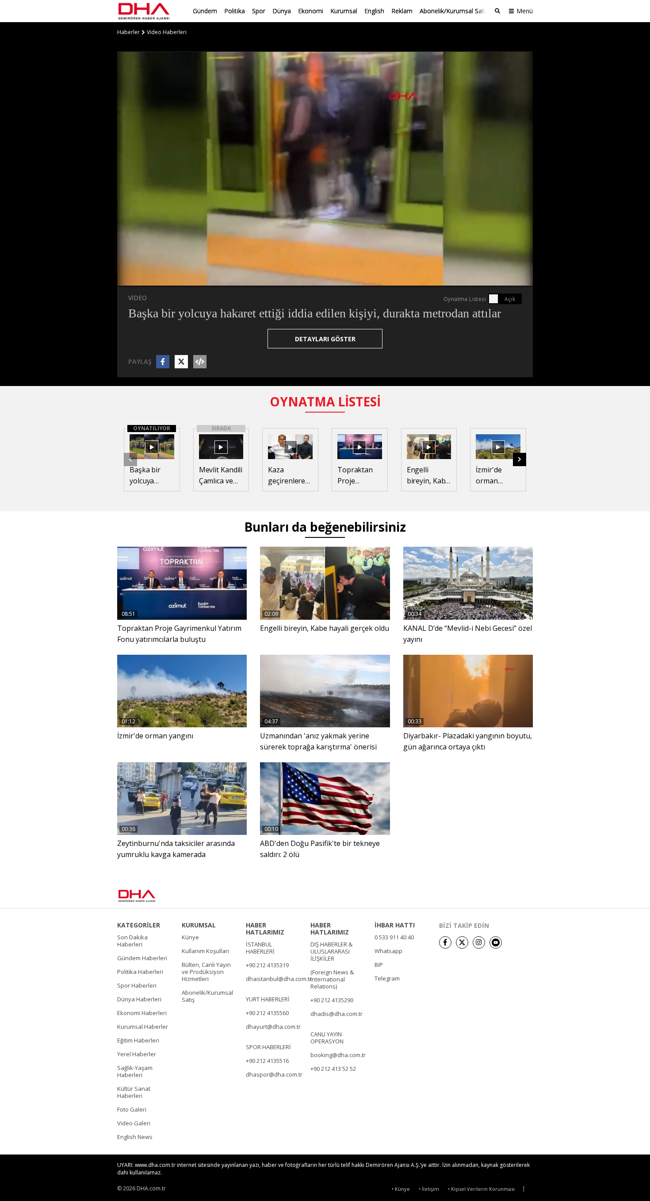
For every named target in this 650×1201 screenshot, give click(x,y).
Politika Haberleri (140, 971)
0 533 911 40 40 (394, 937)
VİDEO (137, 297)
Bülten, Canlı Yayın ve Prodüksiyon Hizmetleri (206, 971)
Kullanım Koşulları (205, 950)
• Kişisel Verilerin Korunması (481, 1189)
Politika (234, 11)
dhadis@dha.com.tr (336, 1013)
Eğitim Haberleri (138, 1040)
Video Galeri (133, 1123)
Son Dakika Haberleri (132, 941)
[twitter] (462, 942)
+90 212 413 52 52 (333, 1068)
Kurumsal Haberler (142, 1026)
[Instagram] (479, 942)
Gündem (205, 11)
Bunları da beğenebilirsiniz (325, 526)
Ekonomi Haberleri (142, 1012)
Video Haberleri (167, 32)
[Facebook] (445, 942)
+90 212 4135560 (267, 1012)
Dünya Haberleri (139, 999)
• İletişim (429, 1189)
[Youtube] (495, 942)
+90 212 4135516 (267, 1060)
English (374, 11)
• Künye (401, 1189)
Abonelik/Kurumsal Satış (454, 11)
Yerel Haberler (136, 1054)
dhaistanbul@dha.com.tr (279, 978)
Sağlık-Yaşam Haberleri (135, 1071)
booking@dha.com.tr (338, 1054)
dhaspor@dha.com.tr (274, 1074)
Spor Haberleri (137, 985)
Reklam (402, 11)
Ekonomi (310, 11)
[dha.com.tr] (149, 895)
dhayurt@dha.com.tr (273, 1026)
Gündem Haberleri (142, 958)
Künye (190, 937)
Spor (258, 11)
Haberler (128, 32)
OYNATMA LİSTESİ (325, 401)
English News (135, 1136)
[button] (144, 279)
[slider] (344, 279)
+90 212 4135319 (267, 965)
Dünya (281, 11)
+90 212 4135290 (331, 1000)
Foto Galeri (131, 1109)
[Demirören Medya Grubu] (513, 895)
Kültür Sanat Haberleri (133, 1092)
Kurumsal (343, 11)
